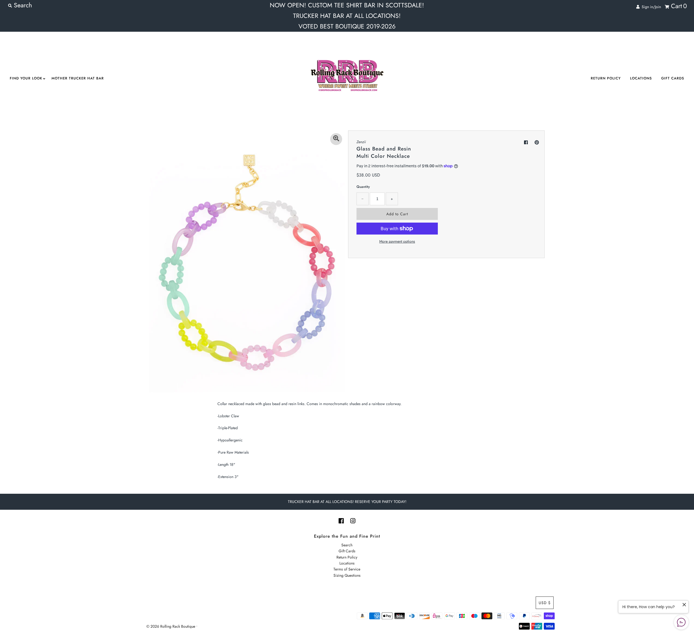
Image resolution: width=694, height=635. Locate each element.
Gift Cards (672, 78)
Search (346, 545)
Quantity (363, 186)
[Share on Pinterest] (537, 142)
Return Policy (606, 78)
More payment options (397, 241)
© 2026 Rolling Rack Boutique (171, 626)
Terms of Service (346, 569)
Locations (641, 78)
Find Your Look (26, 78)
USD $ (545, 602)
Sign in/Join (650, 6)
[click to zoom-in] (336, 139)
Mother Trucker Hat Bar (78, 78)
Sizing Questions (347, 575)
